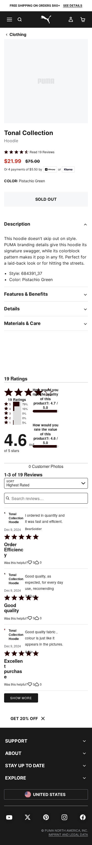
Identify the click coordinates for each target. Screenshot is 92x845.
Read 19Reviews (42, 152)
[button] (17, 404)
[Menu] (9, 19)
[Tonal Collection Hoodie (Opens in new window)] (4, 519)
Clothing (17, 34)
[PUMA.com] (46, 19)
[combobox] (46, 483)
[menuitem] (9, 817)
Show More (21, 698)
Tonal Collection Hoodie (16, 518)
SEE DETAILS (72, 5)
